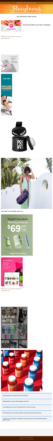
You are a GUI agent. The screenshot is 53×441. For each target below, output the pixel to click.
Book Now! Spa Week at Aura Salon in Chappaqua (36, 25)
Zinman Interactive (29, 439)
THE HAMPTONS (27, 3)
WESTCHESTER (20, 3)
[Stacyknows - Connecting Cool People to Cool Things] (27, 9)
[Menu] (2, 9)
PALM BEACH (33, 3)
